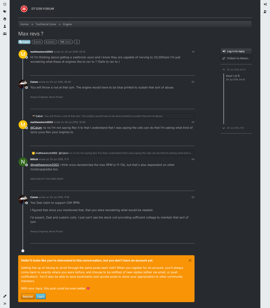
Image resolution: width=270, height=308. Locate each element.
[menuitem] (265, 4)
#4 (193, 159)
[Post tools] (191, 71)
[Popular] (4, 19)
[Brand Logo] (24, 8)
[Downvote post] (184, 71)
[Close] (190, 260)
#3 (193, 122)
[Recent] (4, 4)
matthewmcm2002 (41, 51)
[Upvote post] (171, 71)
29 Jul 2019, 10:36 (75, 122)
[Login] (265, 4)
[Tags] (4, 12)
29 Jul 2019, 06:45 (60, 81)
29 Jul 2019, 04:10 (75, 51)
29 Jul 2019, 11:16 (59, 197)
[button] (4, 296)
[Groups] (4, 34)
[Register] (265, 12)
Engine (26, 41)
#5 (193, 197)
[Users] (4, 26)
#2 (193, 81)
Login (40, 296)
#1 (193, 51)
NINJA (34, 159)
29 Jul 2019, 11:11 (59, 159)
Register (28, 296)
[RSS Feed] (77, 42)
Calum (34, 81)
